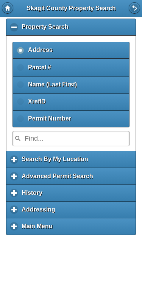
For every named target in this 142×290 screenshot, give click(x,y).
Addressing (40, 212)
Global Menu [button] (7, 8)
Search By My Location (57, 162)
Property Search (47, 30)
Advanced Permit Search (59, 179)
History (34, 195)
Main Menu (39, 229)
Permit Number (49, 118)
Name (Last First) (52, 84)
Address (40, 50)
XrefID (37, 101)
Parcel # (39, 67)
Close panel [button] (134, 8)
